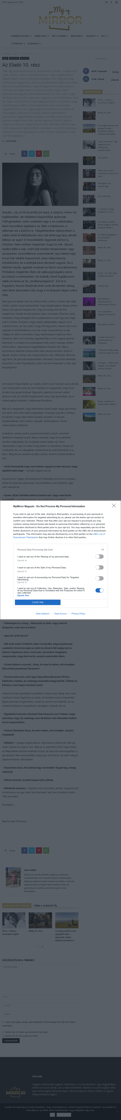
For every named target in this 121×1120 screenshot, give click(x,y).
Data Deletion (42, 613)
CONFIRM (38, 602)
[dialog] (60, 560)
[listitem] (60, 549)
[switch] (99, 556)
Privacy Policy (78, 613)
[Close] (115, 507)
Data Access (60, 613)
